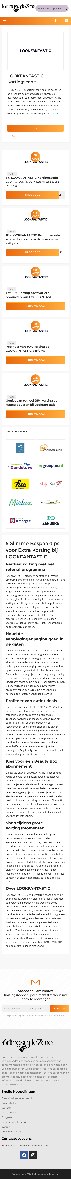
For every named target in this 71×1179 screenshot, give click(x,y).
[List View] (13, 136)
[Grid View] (9, 136)
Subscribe (59, 1008)
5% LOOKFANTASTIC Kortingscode (32, 177)
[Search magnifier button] (65, 8)
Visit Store (35, 128)
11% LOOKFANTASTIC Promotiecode (33, 235)
